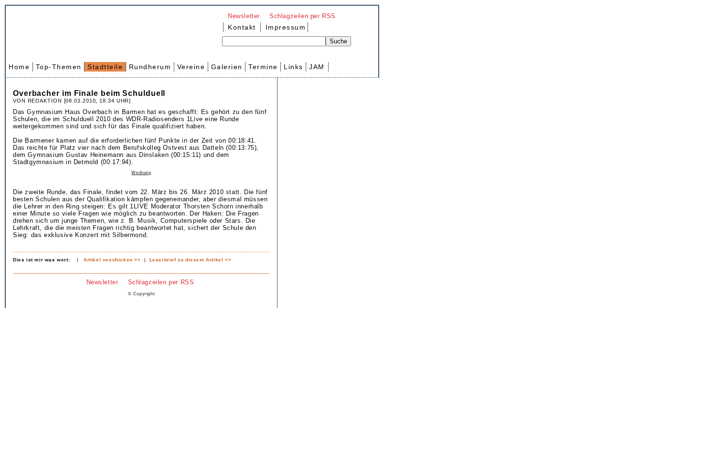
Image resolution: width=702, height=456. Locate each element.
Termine (263, 67)
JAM (317, 67)
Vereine (191, 67)
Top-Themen (59, 67)
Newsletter (244, 16)
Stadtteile (105, 67)
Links (293, 67)
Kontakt (242, 27)
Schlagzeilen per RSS (302, 16)
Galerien (227, 67)
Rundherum (150, 67)
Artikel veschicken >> (112, 259)
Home (19, 67)
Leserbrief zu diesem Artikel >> (190, 259)
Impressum (284, 27)
